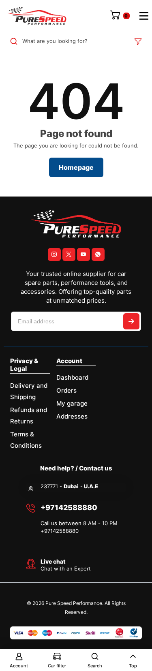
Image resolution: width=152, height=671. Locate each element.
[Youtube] (83, 254)
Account (19, 666)
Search (95, 666)
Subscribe (131, 321)
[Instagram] (54, 254)
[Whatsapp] (98, 254)
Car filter (57, 666)
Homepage (76, 167)
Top (133, 666)
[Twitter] (68, 254)
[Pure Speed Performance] (37, 15)
